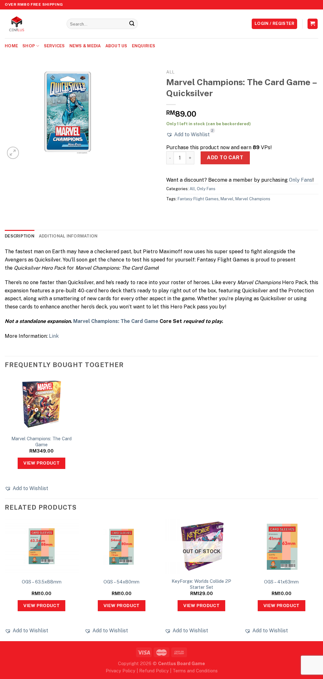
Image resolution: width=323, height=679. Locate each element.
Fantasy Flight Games (198, 198)
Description (19, 236)
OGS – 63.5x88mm (42, 581)
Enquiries (143, 46)
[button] (188, 135)
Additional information (68, 236)
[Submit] (131, 24)
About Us (116, 46)
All (170, 71)
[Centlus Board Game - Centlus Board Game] (31, 23)
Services (54, 46)
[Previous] (5, 579)
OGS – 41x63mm (281, 581)
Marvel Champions (252, 198)
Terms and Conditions (195, 670)
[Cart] (313, 24)
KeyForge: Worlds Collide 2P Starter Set (201, 584)
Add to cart (225, 158)
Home (11, 46)
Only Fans (300, 180)
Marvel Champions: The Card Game (115, 321)
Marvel (226, 198)
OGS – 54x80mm (121, 581)
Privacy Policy (120, 670)
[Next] (318, 579)
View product (41, 462)
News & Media (85, 46)
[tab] (19, 236)
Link (54, 336)
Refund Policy (154, 670)
